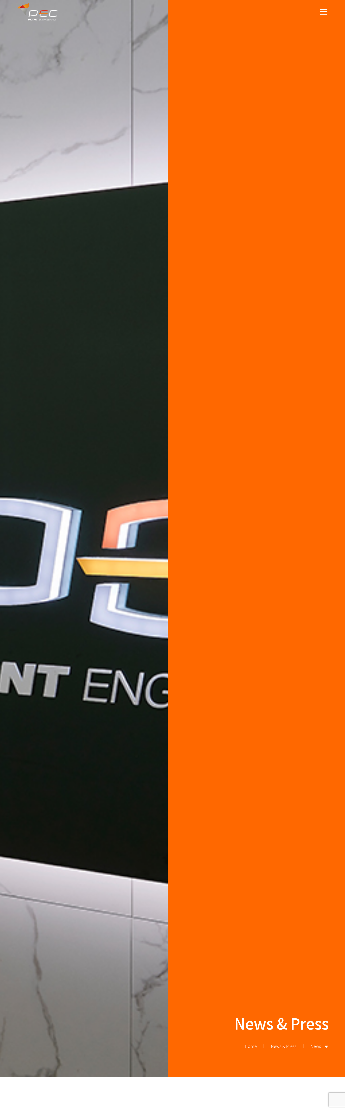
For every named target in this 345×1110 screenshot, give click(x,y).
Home (251, 1046)
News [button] (316, 1046)
